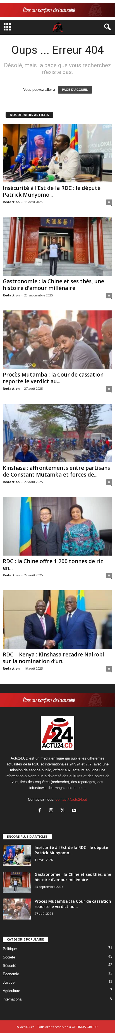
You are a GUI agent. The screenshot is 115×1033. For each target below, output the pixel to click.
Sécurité (9, 966)
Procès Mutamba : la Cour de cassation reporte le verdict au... (53, 378)
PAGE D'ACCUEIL (75, 89)
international (12, 999)
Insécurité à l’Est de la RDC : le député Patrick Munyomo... (51, 191)
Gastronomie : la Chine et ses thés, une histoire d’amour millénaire (53, 285)
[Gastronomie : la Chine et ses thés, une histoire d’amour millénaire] (57, 246)
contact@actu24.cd (71, 799)
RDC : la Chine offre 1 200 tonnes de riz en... (53, 565)
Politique (10, 949)
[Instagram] (52, 811)
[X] (64, 811)
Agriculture (11, 991)
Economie (11, 974)
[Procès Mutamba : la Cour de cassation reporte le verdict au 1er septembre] (57, 339)
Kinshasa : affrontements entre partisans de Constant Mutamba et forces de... (56, 471)
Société (9, 957)
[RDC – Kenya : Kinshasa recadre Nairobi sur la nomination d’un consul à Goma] (57, 619)
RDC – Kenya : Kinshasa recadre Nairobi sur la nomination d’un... (53, 658)
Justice (9, 982)
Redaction (11, 202)
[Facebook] (41, 811)
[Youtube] (75, 811)
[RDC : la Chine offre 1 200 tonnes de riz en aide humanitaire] (57, 526)
